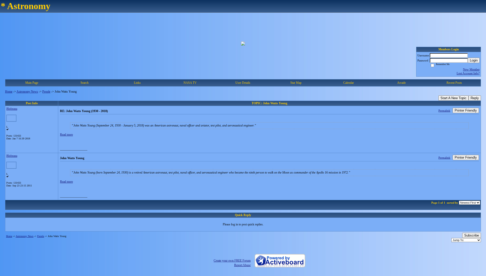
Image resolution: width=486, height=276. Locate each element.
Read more (66, 134)
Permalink (444, 110)
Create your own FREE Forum (232, 260)
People (46, 91)
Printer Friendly (466, 110)
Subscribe (471, 235)
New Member (471, 69)
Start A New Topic (453, 98)
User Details (242, 82)
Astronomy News (27, 91)
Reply (475, 98)
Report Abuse (242, 265)
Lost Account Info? (468, 73)
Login (474, 60)
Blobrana (11, 109)
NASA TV (190, 82)
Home (8, 91)
